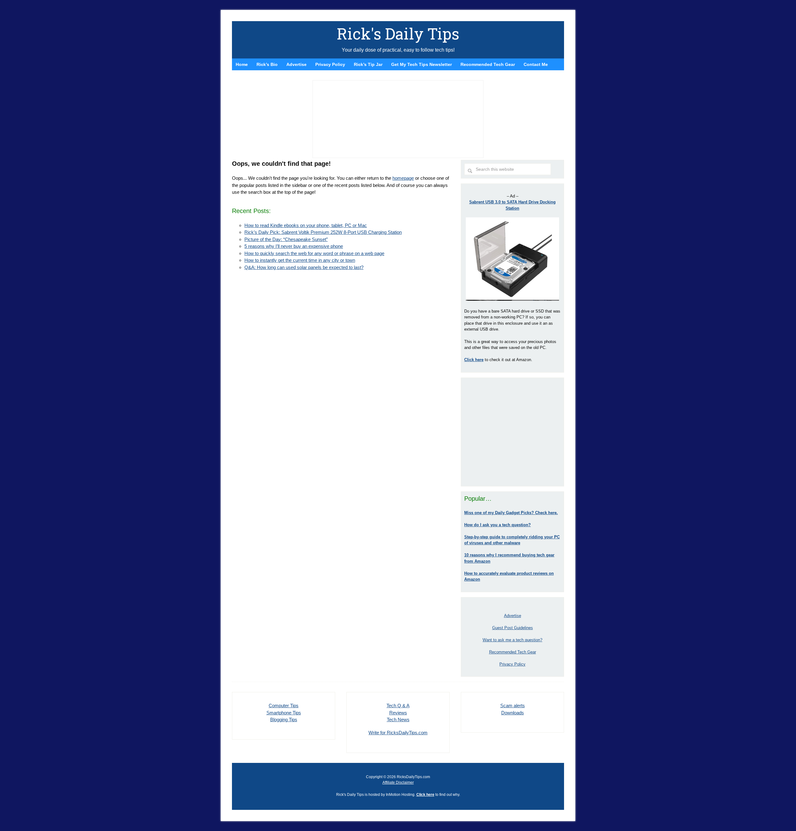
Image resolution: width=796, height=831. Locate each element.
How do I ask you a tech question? (497, 524)
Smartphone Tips (283, 712)
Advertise (512, 615)
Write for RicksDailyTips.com (398, 732)
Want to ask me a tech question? (512, 640)
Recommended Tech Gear (512, 652)
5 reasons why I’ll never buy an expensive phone (293, 246)
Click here (425, 794)
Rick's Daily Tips (398, 33)
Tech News (398, 719)
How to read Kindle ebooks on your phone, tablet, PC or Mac (305, 225)
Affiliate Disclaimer (398, 782)
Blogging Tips (283, 719)
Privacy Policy (512, 664)
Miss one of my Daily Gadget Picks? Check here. (511, 512)
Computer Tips (283, 705)
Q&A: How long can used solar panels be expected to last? (303, 267)
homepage (403, 178)
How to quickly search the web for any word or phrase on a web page (314, 253)
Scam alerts (512, 705)
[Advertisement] (512, 432)
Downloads (512, 712)
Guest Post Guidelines (512, 627)
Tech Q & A (398, 705)
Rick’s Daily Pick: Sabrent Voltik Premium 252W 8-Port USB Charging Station (323, 232)
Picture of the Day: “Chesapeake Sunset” (286, 239)
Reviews (398, 712)
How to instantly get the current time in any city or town (299, 260)
